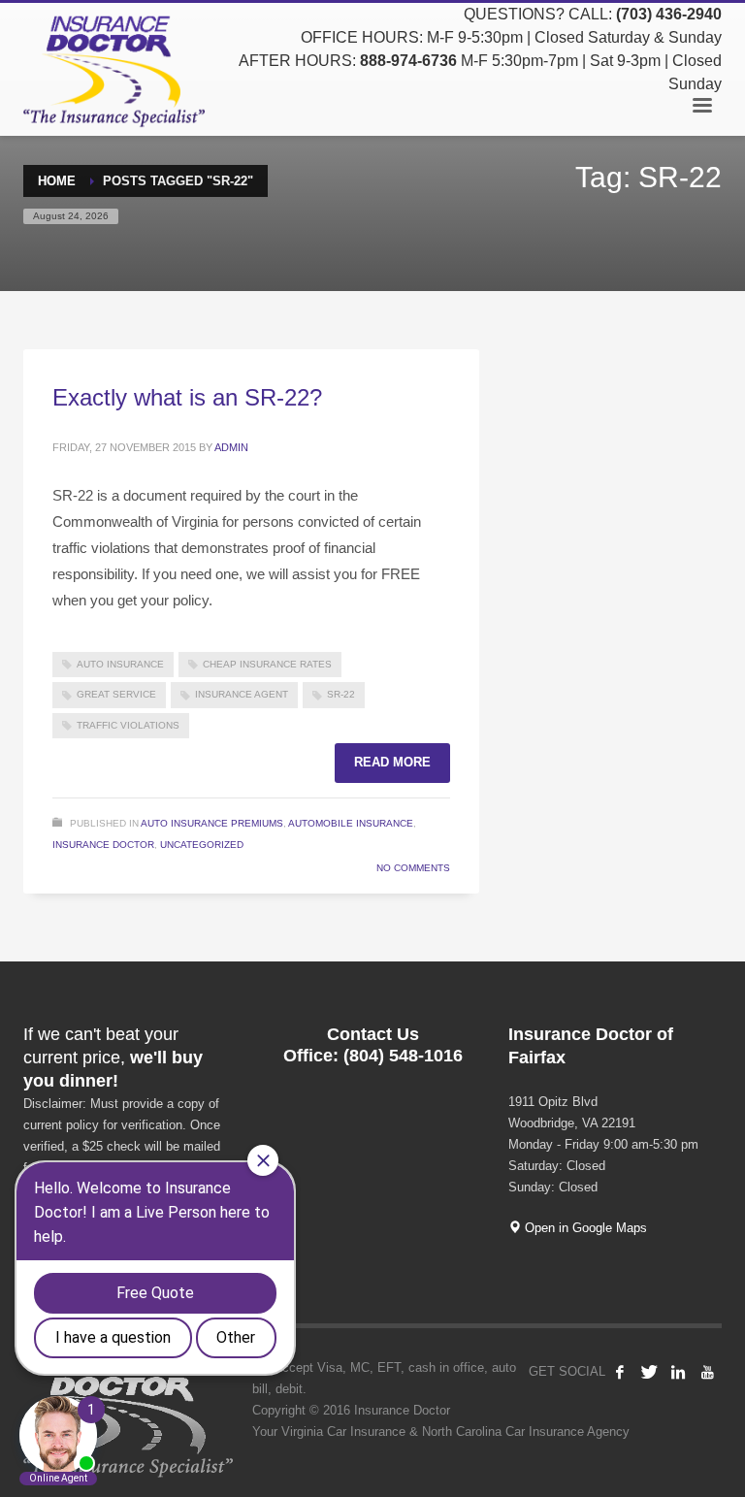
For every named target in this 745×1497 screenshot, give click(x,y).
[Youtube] (707, 1371)
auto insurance (120, 664)
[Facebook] (619, 1371)
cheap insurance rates (267, 664)
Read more (392, 762)
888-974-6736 (408, 60)
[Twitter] (649, 1371)
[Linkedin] (678, 1371)
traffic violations (128, 725)
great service (116, 694)
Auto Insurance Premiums (212, 823)
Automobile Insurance (350, 823)
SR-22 (341, 694)
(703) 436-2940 (669, 14)
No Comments (413, 867)
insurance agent (241, 694)
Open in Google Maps (584, 1227)
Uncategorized (201, 844)
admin (231, 447)
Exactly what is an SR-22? (187, 397)
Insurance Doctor (103, 844)
